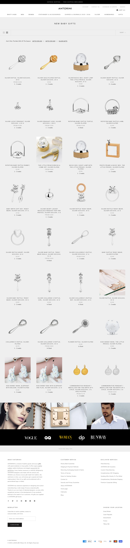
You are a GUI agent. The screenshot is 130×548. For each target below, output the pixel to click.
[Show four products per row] (7, 32)
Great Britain (107, 511)
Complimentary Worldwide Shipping (111, 479)
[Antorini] (65, 8)
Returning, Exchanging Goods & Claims (72, 470)
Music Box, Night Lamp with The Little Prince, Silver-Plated (80, 167)
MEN (22, 14)
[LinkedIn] (30, 501)
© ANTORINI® (12, 540)
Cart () (122, 10)
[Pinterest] (21, 501)
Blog (62, 495)
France (105, 521)
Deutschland (107, 518)
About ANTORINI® (66, 486)
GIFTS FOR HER (50, 41)
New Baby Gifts (67, 448)
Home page (64, 489)
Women (31, 14)
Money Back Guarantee (67, 464)
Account (86, 6)
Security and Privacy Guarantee (70, 482)
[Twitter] (12, 501)
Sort (122, 32)
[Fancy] (34, 501)
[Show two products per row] (4, 32)
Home (60, 448)
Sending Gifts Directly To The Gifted (111, 476)
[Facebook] (8, 501)
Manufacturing (105, 464)
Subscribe (14, 524)
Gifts (120, 14)
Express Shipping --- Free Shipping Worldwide (65, 2)
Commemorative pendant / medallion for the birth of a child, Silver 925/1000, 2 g (112, 387)
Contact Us (96, 6)
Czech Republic (107, 514)
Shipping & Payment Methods (70, 467)
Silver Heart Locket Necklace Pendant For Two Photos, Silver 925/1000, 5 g (49, 210)
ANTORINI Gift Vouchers (108, 467)
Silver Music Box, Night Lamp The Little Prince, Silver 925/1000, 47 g (81, 79)
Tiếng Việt (106, 524)
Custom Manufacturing (107, 470)
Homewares (109, 14)
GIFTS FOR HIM (37, 41)
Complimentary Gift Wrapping (110, 473)
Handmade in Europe (110, 6)
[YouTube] (25, 501)
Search (122, 6)
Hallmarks (64, 492)
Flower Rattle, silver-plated (80, 342)
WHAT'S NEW (12, 14)
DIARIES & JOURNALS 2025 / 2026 (77, 14)
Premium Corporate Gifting (109, 482)
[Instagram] (17, 501)
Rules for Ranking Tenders (68, 476)
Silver (97, 14)
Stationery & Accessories (50, 14)
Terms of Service (66, 473)
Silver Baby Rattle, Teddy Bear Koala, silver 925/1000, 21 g (49, 254)
